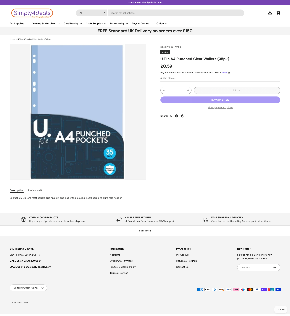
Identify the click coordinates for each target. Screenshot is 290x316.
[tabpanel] (78, 198)
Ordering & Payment (121, 260)
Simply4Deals (22, 302)
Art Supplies (17, 23)
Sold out (237, 90)
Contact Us (182, 266)
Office (160, 23)
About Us (115, 254)
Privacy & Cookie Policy (123, 266)
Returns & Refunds (186, 260)
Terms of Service (119, 272)
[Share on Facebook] (177, 116)
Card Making (71, 23)
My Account (182, 254)
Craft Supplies (94, 23)
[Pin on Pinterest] (183, 116)
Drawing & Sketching (44, 23)
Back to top (145, 230)
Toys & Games (140, 23)
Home (12, 39)
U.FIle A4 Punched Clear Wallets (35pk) (34, 39)
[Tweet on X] (171, 116)
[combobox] (160, 13)
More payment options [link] (220, 107)
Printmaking (117, 23)
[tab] (17, 190)
